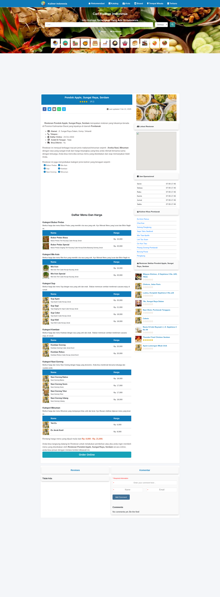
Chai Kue (140, 223)
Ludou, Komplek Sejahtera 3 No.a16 (158, 293)
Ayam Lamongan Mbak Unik (155, 346)
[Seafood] (144, 43)
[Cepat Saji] (75, 43)
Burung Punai (142, 252)
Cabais (146, 318)
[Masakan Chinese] (65, 43)
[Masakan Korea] (115, 43)
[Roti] (134, 43)
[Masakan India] (85, 43)
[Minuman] (124, 43)
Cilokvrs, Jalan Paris (152, 284)
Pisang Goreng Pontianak (147, 248)
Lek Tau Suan (142, 239)
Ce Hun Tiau (142, 243)
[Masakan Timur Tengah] (164, 43)
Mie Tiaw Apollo (143, 235)
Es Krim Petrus (143, 219)
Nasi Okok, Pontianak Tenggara (156, 310)
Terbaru (173, 3)
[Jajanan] (95, 43)
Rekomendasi (98, 3)
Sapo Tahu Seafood (145, 231)
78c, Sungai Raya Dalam (153, 301)
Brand (139, 3)
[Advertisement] (110, 73)
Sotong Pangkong (144, 227)
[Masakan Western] (55, 43)
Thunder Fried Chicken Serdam (156, 337)
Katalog (114, 3)
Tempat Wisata (156, 3)
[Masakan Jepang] (105, 43)
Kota (127, 3)
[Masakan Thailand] (154, 43)
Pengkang (141, 256)
